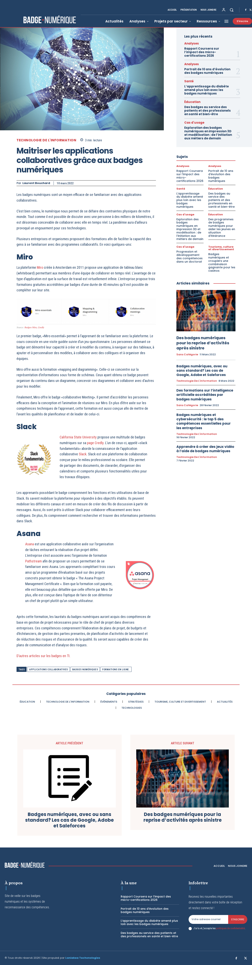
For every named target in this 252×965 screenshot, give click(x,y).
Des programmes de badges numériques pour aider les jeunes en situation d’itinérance (221, 227)
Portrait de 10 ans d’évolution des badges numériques (207, 71)
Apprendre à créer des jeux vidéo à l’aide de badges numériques (205, 448)
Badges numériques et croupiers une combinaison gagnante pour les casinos (221, 262)
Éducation (192, 101)
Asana (30, 544)
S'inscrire (237, 919)
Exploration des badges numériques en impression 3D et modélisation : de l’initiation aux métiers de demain (208, 133)
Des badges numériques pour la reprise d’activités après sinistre (202, 343)
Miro (40, 267)
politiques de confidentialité (230, 928)
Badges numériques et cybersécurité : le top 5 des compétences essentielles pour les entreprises (203, 421)
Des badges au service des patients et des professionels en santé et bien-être (207, 110)
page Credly (95, 443)
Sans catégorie (187, 354)
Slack (82, 454)
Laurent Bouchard (36, 183)
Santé (189, 81)
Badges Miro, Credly (34, 327)
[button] (231, 10)
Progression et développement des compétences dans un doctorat (189, 256)
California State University (78, 437)
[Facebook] (245, 10)
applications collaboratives (48, 669)
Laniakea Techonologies (82, 958)
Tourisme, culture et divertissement (221, 248)
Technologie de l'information (46, 140)
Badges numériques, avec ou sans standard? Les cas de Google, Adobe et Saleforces (201, 370)
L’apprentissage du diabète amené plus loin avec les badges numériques (206, 89)
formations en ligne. (116, 669)
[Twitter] (245, 958)
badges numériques (85, 669)
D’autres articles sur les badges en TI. (43, 656)
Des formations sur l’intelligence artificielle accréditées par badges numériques (204, 394)
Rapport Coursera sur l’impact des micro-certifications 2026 (201, 52)
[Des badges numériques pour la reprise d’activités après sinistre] (205, 310)
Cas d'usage (194, 122)
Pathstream (34, 561)
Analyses (191, 43)
